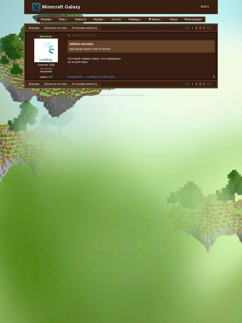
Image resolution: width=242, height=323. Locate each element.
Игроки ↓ (99, 19)
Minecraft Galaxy (61, 6)
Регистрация (193, 19)
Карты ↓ (156, 19)
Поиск (173, 19)
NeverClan (46, 68)
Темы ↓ (63, 19)
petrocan (46, 36)
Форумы (46, 19)
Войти (205, 6)
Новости (80, 19)
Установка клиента (84, 28)
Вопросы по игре (55, 28)
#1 (69, 35)
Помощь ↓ (135, 19)
